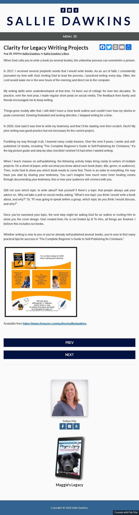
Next (69, 355)
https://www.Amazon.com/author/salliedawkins (54, 323)
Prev (70, 343)
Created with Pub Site (126, 512)
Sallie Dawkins (69, 21)
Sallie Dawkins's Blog (56, 53)
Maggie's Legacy (69, 485)
